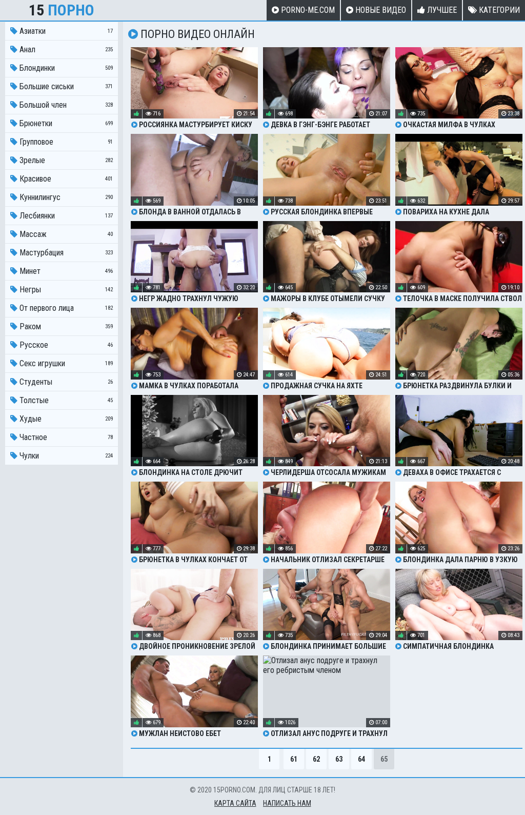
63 (338, 759)
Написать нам (287, 803)
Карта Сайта (235, 803)
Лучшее (441, 10)
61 (293, 759)
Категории (498, 10)
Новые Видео (379, 10)
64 (361, 759)
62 (316, 759)
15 (61, 10)
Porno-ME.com (307, 10)
